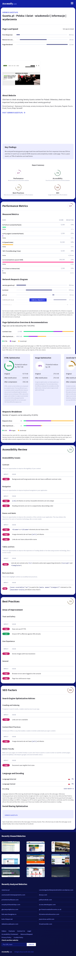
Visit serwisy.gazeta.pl (12, 112)
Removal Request (27, 934)
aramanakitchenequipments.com (13, 895)
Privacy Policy (6, 937)
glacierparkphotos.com (10, 909)
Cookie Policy (18, 937)
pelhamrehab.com (45, 900)
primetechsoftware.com (10, 900)
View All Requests (38, 300)
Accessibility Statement (10, 934)
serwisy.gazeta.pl (10, 12)
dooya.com (43, 895)
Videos (4, 931)
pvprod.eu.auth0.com (46, 919)
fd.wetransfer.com (45, 924)
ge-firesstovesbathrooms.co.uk (50, 909)
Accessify (9, 3)
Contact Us (21, 931)
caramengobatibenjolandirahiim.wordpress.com (56, 890)
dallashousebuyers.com (10, 924)
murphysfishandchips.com (11, 904)
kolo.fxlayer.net (7, 919)
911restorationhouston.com (49, 914)
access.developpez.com (47, 904)
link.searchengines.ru (9, 914)
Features (12, 931)
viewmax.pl (6, 890)
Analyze (31, 944)
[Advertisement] (38, 54)
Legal (29, 931)
